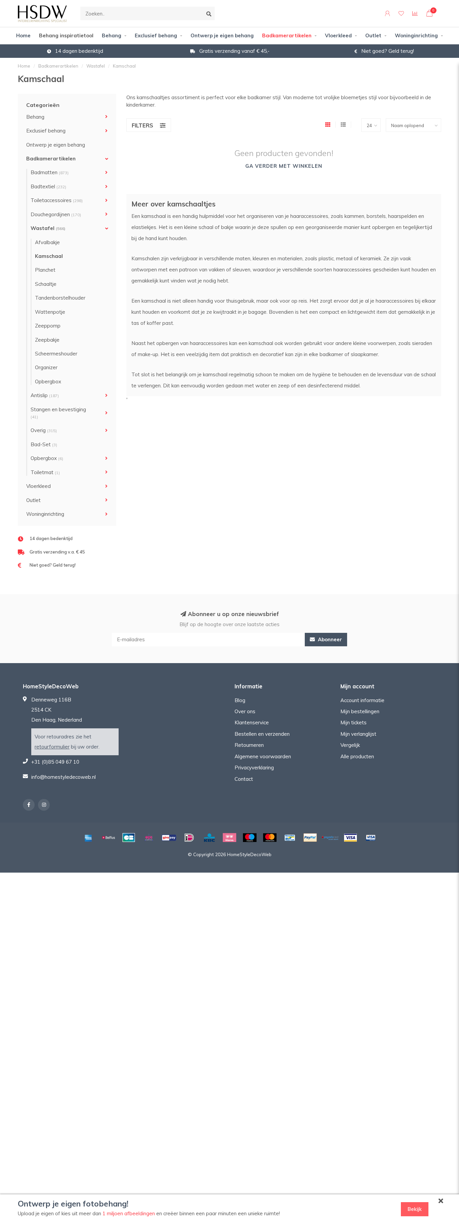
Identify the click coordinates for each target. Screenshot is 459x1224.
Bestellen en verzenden (262, 734)
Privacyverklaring (254, 767)
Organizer (46, 367)
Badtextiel (48, 186)
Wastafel (48, 228)
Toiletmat (45, 472)
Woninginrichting (416, 35)
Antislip (45, 395)
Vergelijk (350, 745)
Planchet (45, 270)
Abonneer (329, 639)
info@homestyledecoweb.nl (63, 777)
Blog (240, 700)
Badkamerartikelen (286, 35)
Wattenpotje (50, 312)
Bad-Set (44, 444)
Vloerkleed (338, 35)
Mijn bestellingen (359, 711)
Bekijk (415, 1209)
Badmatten (50, 172)
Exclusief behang (156, 35)
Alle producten (357, 756)
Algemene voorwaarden (263, 756)
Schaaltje (45, 284)
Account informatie (362, 700)
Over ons (245, 711)
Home (23, 35)
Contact (244, 779)
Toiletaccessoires (57, 200)
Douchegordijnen (56, 214)
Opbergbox (48, 381)
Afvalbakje (47, 242)
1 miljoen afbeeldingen (128, 1213)
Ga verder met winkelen (283, 166)
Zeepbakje (47, 340)
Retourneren (249, 745)
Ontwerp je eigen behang (222, 35)
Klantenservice (252, 722)
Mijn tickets (353, 722)
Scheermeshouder (56, 353)
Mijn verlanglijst (358, 734)
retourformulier (52, 746)
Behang (111, 35)
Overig (44, 430)
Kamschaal (49, 256)
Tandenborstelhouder (60, 298)
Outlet (373, 35)
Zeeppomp (47, 325)
